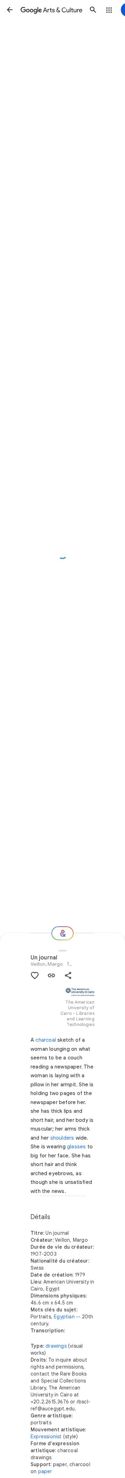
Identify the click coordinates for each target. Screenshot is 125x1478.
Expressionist (46, 1436)
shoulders (62, 1138)
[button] (9, 9)
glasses (76, 1146)
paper (45, 1471)
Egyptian (64, 1317)
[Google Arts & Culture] (51, 10)
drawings (56, 1346)
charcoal (45, 1040)
